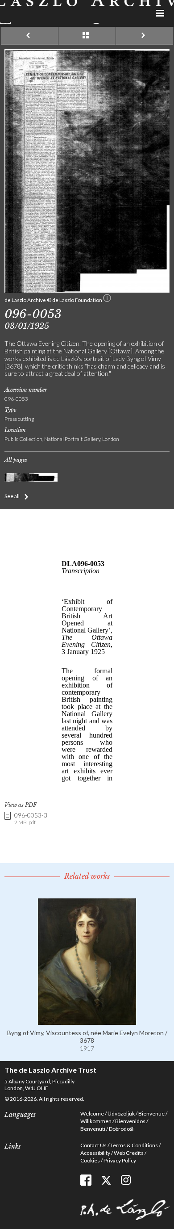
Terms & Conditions (134, 1145)
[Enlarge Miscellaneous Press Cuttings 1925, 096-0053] (87, 290)
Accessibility (95, 1152)
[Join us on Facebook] (85, 1180)
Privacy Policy (120, 1160)
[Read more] (87, 1021)
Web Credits (129, 1152)
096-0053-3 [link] (30, 818)
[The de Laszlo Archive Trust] (87, 12)
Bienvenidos (130, 1121)
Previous (29, 36)
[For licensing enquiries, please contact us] (107, 300)
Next (144, 36)
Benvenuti (92, 1128)
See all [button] (12, 496)
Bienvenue (151, 1113)
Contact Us (93, 1145)
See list (87, 36)
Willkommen (96, 1121)
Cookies (90, 1160)
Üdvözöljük (121, 1113)
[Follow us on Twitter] (106, 1180)
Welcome (92, 1113)
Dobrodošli (122, 1128)
